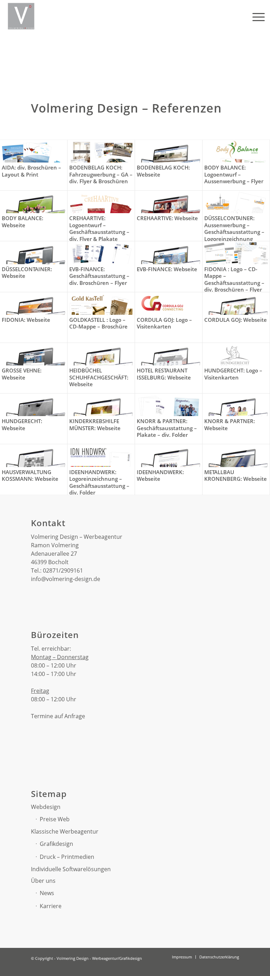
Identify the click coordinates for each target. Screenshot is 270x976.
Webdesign (45, 807)
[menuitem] (255, 16)
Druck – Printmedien (67, 857)
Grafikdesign (56, 844)
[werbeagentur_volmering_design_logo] (21, 16)
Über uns (43, 881)
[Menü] (255, 16)
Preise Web (55, 819)
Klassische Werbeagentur (64, 831)
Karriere (51, 906)
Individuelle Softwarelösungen (71, 869)
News (47, 893)
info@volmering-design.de (65, 579)
